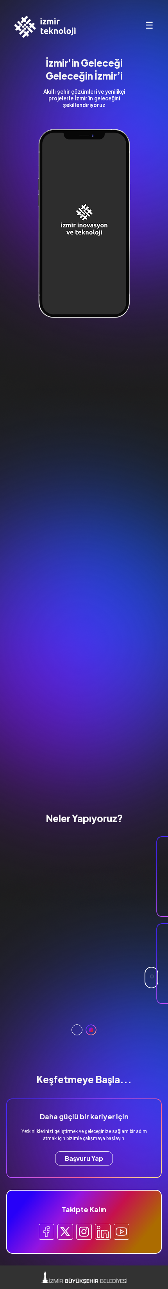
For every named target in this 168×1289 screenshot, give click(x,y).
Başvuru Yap (84, 1158)
